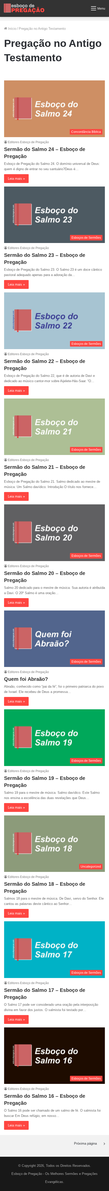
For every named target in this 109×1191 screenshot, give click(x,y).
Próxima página (85, 1143)
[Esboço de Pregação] (24, 8)
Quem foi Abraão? (26, 679)
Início (11, 28)
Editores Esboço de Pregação (28, 142)
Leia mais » (16, 178)
